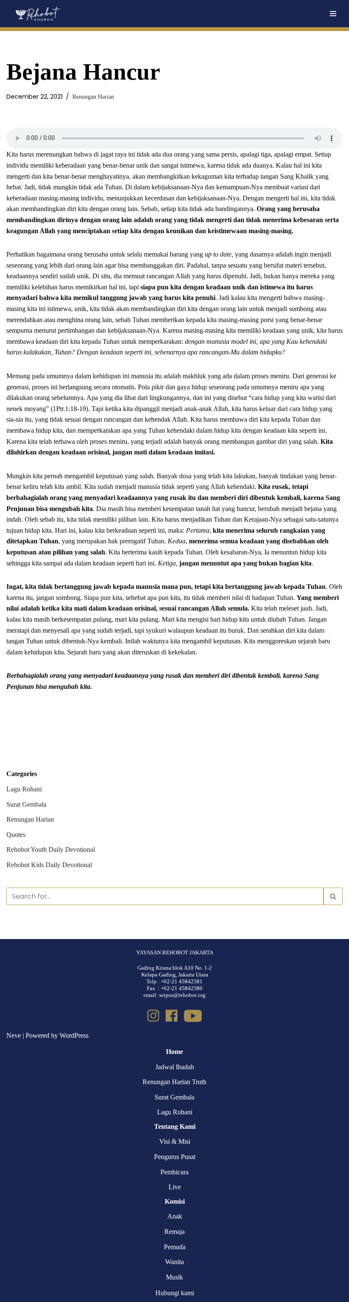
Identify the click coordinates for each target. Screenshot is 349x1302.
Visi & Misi (174, 1141)
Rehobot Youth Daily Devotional (50, 849)
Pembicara (174, 1172)
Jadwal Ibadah (174, 1067)
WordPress (74, 1035)
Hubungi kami (174, 1292)
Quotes (16, 834)
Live (175, 1187)
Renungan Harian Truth (174, 1081)
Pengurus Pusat (174, 1156)
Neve (13, 1035)
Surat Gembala (26, 804)
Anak (174, 1216)
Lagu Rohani (24, 789)
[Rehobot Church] (37, 13)
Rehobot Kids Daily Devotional (49, 864)
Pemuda (175, 1247)
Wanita (174, 1261)
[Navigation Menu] (333, 13)
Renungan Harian (93, 96)
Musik (174, 1277)
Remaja (174, 1231)
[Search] (333, 896)
